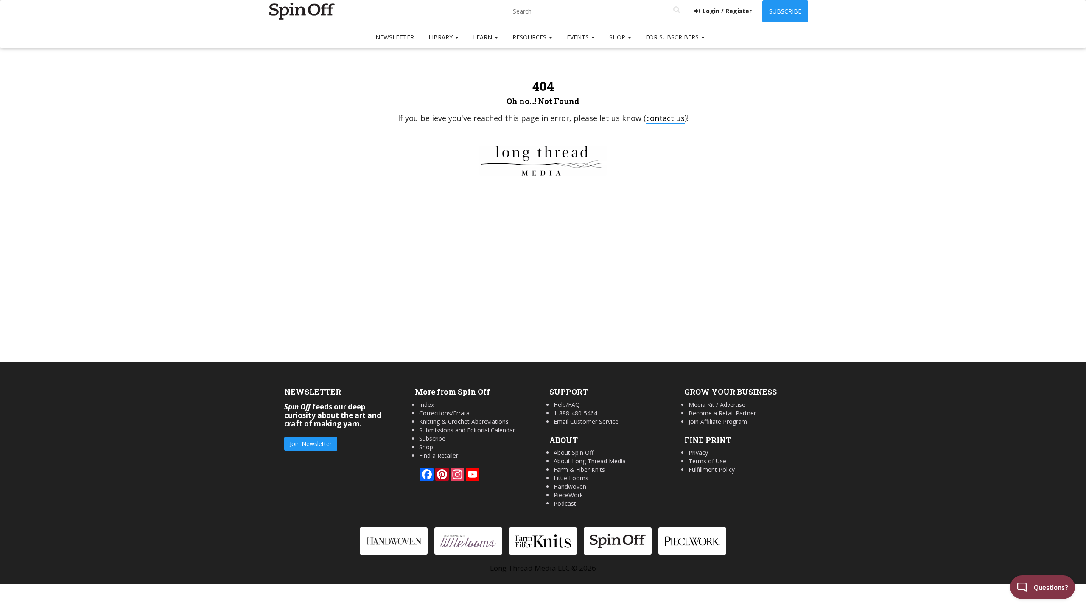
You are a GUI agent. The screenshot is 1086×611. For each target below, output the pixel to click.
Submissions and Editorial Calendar (467, 430)
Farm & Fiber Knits (579, 469)
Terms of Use (707, 461)
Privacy (698, 452)
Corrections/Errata (444, 413)
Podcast (565, 503)
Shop (618, 37)
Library (441, 37)
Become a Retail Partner (722, 413)
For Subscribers (673, 37)
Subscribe (785, 11)
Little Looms (571, 478)
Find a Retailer (438, 455)
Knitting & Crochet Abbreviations (464, 422)
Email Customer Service (586, 422)
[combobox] (598, 11)
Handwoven (570, 486)
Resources (530, 37)
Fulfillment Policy (712, 469)
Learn (483, 37)
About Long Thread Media (590, 461)
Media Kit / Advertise (717, 405)
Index (426, 405)
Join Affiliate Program (718, 422)
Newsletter (394, 37)
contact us (665, 118)
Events (579, 37)
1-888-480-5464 (575, 413)
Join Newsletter (311, 444)
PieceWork (568, 495)
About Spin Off (573, 452)
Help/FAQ (567, 405)
